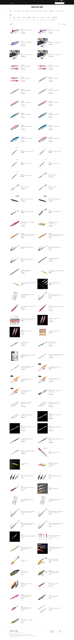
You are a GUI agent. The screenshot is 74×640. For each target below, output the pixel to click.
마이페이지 (56, 0)
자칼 (48, 19)
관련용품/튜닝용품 (54, 17)
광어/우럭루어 (24, 17)
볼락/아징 (48, 17)
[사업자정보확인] (18, 635)
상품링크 (23, 31)
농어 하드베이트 (43, 17)
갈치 (38, 17)
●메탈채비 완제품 (53, 19)
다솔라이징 (26, 19)
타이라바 (18, 17)
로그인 (63, 0)
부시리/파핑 (34, 17)
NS (12, 19)
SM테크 (16, 19)
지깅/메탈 (29, 17)
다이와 (19, 19)
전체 (10, 17)
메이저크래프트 (42, 19)
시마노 (22, 19)
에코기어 (30, 19)
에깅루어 (14, 17)
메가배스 (34, 19)
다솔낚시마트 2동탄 (37, 7)
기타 (45, 19)
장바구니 (60, 0)
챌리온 (37, 19)
